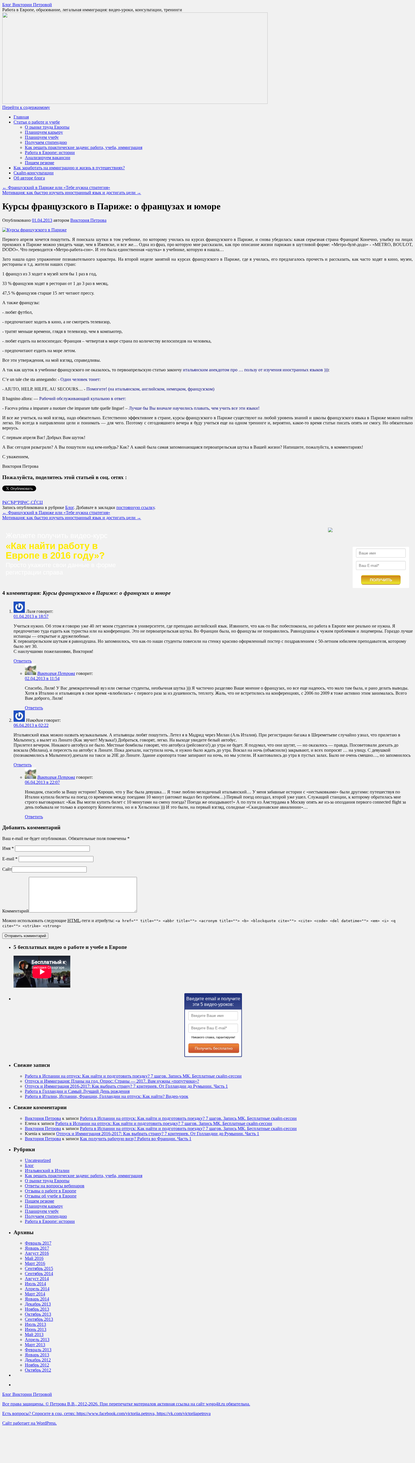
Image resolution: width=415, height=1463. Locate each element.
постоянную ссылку (135, 507)
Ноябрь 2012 (37, 1365)
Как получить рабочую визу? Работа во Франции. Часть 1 (135, 1138)
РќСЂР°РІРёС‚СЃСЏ (22, 502)
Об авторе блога (29, 178)
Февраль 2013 (38, 1349)
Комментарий (15, 911)
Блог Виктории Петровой (27, 4)
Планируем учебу (42, 137)
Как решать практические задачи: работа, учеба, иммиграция (83, 147)
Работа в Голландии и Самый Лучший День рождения (77, 1091)
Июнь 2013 (35, 1329)
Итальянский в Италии (47, 1170)
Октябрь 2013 (38, 1314)
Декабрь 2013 (38, 1304)
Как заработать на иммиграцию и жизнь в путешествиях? (69, 167)
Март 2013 (35, 1344)
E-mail (10, 858)
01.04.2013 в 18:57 (31, 616)
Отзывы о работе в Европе (50, 1190)
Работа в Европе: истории (50, 152)
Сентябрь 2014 (39, 1273)
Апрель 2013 (37, 1339)
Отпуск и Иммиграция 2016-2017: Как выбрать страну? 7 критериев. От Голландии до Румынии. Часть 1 (126, 1086)
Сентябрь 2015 (39, 1268)
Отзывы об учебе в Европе (51, 1196)
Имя (8, 848)
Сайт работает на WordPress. (29, 1423)
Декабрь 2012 (38, 1359)
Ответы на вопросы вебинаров (54, 1185)
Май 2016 (34, 1258)
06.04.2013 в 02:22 (31, 725)
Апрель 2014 (37, 1288)
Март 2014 (35, 1293)
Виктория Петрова (88, 220)
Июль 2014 (35, 1283)
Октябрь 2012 (38, 1370)
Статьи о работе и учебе (37, 122)
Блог (69, 507)
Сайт (7, 869)
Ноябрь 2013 (37, 1309)
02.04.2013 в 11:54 (42, 678)
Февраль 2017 (38, 1243)
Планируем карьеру (44, 132)
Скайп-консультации (34, 172)
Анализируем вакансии (47, 157)
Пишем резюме (39, 162)
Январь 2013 (37, 1354)
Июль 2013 (35, 1324)
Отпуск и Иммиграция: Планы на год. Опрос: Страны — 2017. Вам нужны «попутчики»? (112, 1081)
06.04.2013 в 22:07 (42, 782)
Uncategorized (38, 1160)
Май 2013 (34, 1334)
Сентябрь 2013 (39, 1319)
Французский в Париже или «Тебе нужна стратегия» (56, 187)
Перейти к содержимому (26, 107)
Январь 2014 (37, 1299)
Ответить (23, 661)
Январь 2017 (37, 1248)
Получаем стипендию (46, 142)
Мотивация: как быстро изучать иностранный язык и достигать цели (71, 192)
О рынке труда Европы (47, 127)
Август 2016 (37, 1253)
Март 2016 (35, 1263)
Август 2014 (37, 1278)
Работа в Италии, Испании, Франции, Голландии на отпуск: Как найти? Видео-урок (106, 1096)
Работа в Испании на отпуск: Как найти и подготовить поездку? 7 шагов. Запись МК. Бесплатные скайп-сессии (133, 1076)
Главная (21, 117)
